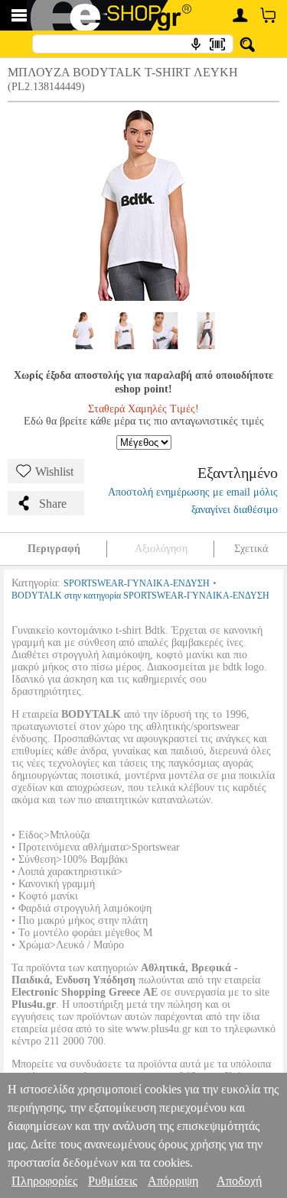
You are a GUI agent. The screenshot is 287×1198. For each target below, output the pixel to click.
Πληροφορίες (44, 1180)
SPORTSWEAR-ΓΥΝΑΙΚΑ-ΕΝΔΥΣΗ (137, 583)
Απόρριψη (173, 1180)
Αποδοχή (239, 1180)
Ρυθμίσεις (112, 1180)
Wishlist (54, 471)
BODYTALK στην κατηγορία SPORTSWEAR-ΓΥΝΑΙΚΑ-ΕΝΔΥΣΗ (140, 595)
